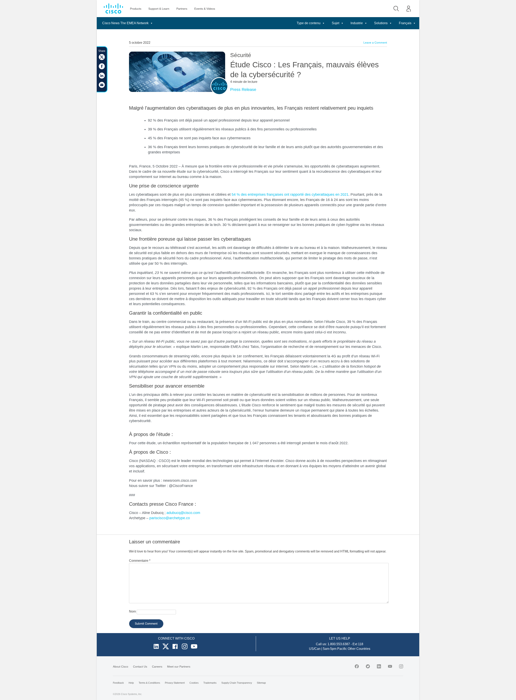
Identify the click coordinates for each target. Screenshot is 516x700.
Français (405, 23)
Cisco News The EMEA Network (125, 23)
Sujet (335, 23)
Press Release (243, 89)
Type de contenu (308, 23)
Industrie (357, 23)
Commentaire (139, 560)
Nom (132, 611)
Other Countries (359, 648)
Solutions (381, 23)
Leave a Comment (375, 42)
